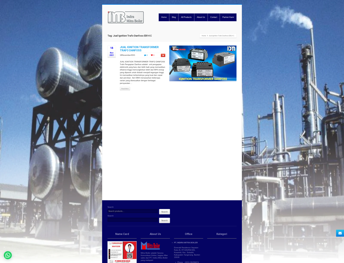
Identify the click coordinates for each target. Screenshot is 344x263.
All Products (186, 17)
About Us (201, 17)
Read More (125, 88)
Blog (174, 17)
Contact (213, 17)
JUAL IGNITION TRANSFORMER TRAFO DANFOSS (139, 49)
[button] (8, 255)
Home (164, 17)
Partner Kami (228, 17)
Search (111, 207)
